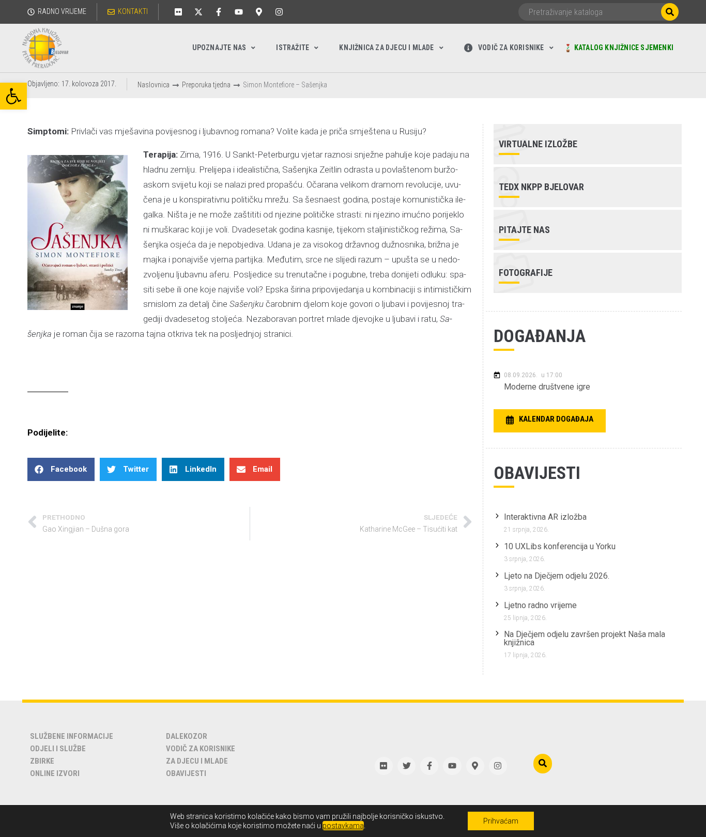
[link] (13, 96)
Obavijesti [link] (186, 773)
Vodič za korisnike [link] (200, 748)
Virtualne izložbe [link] (538, 143)
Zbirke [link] (42, 761)
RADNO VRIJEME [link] (62, 11)
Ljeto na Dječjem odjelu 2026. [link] (556, 576)
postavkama (343, 826)
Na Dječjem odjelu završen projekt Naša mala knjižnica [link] (584, 638)
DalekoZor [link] (186, 736)
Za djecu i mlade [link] (197, 761)
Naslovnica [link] (153, 85)
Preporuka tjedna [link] (206, 85)
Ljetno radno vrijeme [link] (540, 605)
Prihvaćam (500, 821)
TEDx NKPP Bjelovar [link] (541, 186)
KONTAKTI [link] (133, 11)
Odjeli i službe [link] (58, 748)
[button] (61, 469)
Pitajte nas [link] (524, 229)
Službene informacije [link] (71, 736)
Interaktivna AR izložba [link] (545, 517)
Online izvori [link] (55, 773)
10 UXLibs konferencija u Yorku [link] (560, 546)
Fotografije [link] (525, 272)
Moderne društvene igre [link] (547, 387)
